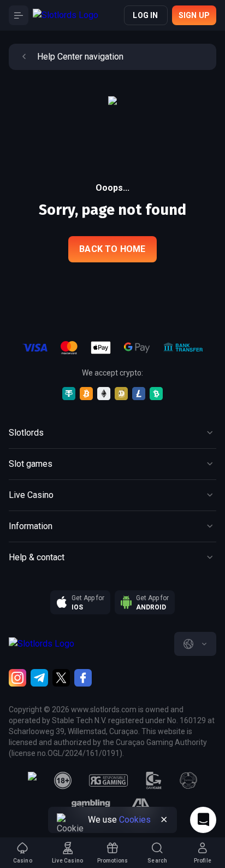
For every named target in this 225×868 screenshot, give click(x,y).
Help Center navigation (80, 56)
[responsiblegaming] (108, 780)
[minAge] (63, 780)
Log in (145, 15)
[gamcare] (154, 780)
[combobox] (195, 644)
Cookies (135, 819)
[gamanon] (188, 780)
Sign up (194, 15)
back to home (112, 249)
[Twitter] (61, 678)
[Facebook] (83, 678)
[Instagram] (17, 678)
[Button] (18, 15)
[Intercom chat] (203, 820)
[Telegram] (39, 678)
